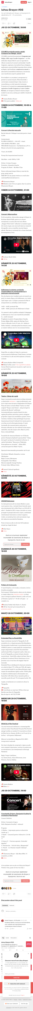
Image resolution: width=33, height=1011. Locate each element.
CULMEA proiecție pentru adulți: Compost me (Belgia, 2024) (13, 52)
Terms (20, 999)
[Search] (30, 937)
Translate (5, 6)
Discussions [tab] (14, 938)
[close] (28, 953)
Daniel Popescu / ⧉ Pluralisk (12, 920)
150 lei (5, 259)
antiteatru (12, 401)
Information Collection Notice (21, 989)
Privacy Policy (17, 990)
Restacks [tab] (12, 905)
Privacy (15, 999)
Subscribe (23, 2)
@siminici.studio (18, 594)
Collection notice (27, 999)
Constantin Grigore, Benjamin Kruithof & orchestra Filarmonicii (16, 814)
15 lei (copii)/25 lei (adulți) (22, 365)
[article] (16, 946)
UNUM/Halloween (7, 501)
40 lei (4, 858)
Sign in (29, 2)
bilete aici (19, 101)
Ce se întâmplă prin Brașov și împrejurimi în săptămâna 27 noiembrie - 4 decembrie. (12, 945)
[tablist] (8, 905)
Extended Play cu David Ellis (11, 638)
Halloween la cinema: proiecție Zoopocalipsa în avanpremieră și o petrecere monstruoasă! (14, 291)
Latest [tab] (7, 938)
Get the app (24, 1003)
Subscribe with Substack (17, 984)
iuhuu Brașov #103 (7, 942)
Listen (29, 19)
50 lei (4, 472)
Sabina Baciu (4, 18)
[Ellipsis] (31, 920)
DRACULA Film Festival (9, 724)
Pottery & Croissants (9, 585)
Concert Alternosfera (9, 214)
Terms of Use (25, 987)
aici (8, 786)
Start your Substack (12, 1003)
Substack (8, 1007)
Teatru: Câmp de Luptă (9, 396)
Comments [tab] (5, 905)
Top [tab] (3, 938)
